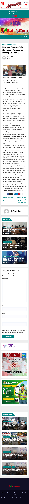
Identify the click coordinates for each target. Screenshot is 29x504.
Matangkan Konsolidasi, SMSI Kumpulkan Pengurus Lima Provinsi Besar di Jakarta (13, 425)
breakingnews (5, 44)
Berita (5, 421)
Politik (14, 44)
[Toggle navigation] (27, 37)
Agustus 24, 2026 (9, 427)
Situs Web (4, 321)
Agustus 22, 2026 (9, 473)
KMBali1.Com (4, 492)
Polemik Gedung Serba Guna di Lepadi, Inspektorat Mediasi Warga (14, 470)
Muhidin (14, 262)
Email (4, 313)
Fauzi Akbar (11, 56)
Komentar (5, 278)
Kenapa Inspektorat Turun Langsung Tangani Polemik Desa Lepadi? (13, 455)
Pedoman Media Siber (20, 497)
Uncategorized (15, 256)
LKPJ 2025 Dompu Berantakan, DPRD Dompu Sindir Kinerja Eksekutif (14, 260)
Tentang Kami (16, 13)
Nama (4, 305)
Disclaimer (6, 497)
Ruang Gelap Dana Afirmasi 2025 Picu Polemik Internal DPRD (12, 245)
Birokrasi (5, 256)
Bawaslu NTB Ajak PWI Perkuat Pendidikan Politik (14, 230)
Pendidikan (6, 227)
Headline (9, 421)
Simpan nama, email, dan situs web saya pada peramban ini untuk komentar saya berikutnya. (13, 331)
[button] (21, 36)
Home (2, 497)
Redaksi (10, 13)
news (11, 44)
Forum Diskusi (12, 497)
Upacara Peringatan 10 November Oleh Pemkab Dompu (9, 199)
